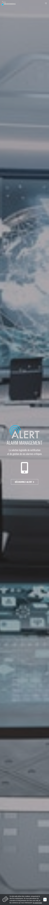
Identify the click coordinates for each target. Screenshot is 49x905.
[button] (46, 3)
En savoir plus (37, 903)
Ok (45, 899)
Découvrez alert (24, 482)
